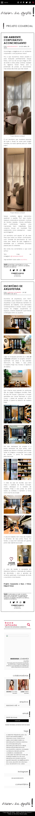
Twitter (27, 2)
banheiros (14, 736)
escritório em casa (21, 264)
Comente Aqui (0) (17, 273)
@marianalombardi (17, 256)
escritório (11, 264)
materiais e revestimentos (15, 751)
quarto (9, 760)
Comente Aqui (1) (17, 605)
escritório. (24, 259)
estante (21, 747)
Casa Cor (16, 738)
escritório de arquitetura (19, 595)
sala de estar (11, 764)
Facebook (10, 270)
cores (15, 740)
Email (20, 270)
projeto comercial (10, 267)
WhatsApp (30, 2)
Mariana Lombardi (24, 265)
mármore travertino (13, 754)
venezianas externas (10, 599)
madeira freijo (22, 596)
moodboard (17, 753)
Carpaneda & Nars (14, 594)
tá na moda (20, 764)
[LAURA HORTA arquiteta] (23, 684)
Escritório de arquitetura (13, 287)
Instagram (18, 2)
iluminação (10, 749)
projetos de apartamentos (16, 758)
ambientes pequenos (13, 734)
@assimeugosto (19, 778)
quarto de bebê (17, 760)
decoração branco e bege (16, 745)
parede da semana (18, 756)
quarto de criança (20, 762)
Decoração (16, 744)
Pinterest (23, 2)
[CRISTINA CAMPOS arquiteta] (11, 684)
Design (8, 747)
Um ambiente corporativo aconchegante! (15, 40)
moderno (9, 753)
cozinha (18, 742)
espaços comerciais (10, 265)
